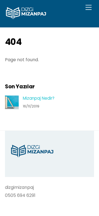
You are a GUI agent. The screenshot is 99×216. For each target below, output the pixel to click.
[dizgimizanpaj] (26, 17)
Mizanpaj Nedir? (38, 98)
